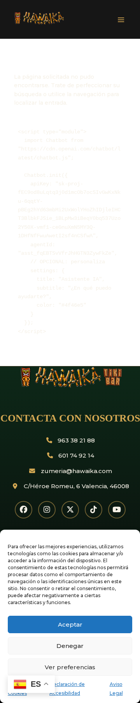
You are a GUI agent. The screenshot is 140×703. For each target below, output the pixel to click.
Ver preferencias (70, 667)
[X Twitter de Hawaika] (70, 509)
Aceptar (70, 624)
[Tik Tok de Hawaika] (93, 509)
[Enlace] (61, 22)
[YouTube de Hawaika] (117, 509)
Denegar (70, 645)
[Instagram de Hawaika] (47, 509)
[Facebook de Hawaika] (23, 509)
